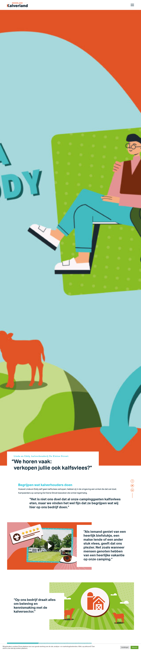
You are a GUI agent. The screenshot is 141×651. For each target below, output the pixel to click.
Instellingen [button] (124, 647)
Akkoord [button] (134, 647)
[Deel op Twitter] (132, 485)
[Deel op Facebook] (132, 481)
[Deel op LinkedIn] (132, 490)
